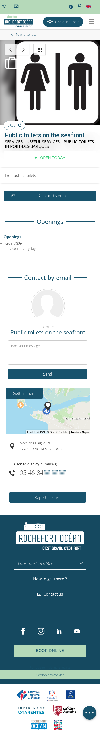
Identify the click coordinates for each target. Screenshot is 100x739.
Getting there (24, 393)
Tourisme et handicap (71, 695)
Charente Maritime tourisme (31, 710)
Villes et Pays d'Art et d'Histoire (58, 725)
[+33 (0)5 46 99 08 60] (4, 6)
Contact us (53, 594)
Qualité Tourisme (52, 695)
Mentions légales (59, 667)
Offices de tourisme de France (28, 695)
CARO (39, 725)
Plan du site (37, 667)
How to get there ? (50, 578)
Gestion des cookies (50, 675)
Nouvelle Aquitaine (64, 710)
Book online (50, 650)
